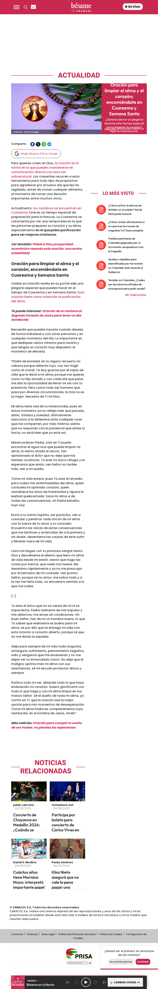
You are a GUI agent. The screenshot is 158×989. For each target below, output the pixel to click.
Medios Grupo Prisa (79, 963)
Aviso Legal (48, 934)
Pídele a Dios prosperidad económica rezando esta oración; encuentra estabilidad (46, 248)
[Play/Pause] (86, 982)
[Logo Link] (81, 7)
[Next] (104, 982)
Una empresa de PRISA (79, 953)
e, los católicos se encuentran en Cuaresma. (46, 210)
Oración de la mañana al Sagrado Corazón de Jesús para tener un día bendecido (46, 315)
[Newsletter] (33, 7)
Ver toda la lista (135, 295)
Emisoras (32, 934)
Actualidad (79, 75)
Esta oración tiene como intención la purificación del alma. (47, 296)
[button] (16, 7)
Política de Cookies (111, 934)
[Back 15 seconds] (76, 982)
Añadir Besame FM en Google (39, 153)
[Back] (67, 982)
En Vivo (134, 6)
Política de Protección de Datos (77, 934)
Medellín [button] (32, 980)
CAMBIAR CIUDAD (124, 982)
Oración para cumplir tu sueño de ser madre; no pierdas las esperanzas (46, 725)
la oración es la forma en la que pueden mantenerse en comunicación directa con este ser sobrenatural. (45, 170)
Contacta (17, 934)
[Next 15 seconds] (95, 982)
